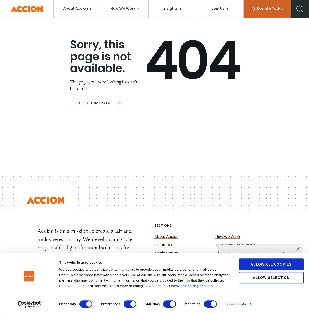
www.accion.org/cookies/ (192, 286)
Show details (235, 304)
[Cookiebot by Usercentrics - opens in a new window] (29, 304)
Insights (170, 9)
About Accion (75, 9)
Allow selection (271, 278)
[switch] (130, 304)
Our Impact (164, 245)
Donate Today (270, 9)
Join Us (218, 9)
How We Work (122, 9)
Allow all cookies (271, 264)
